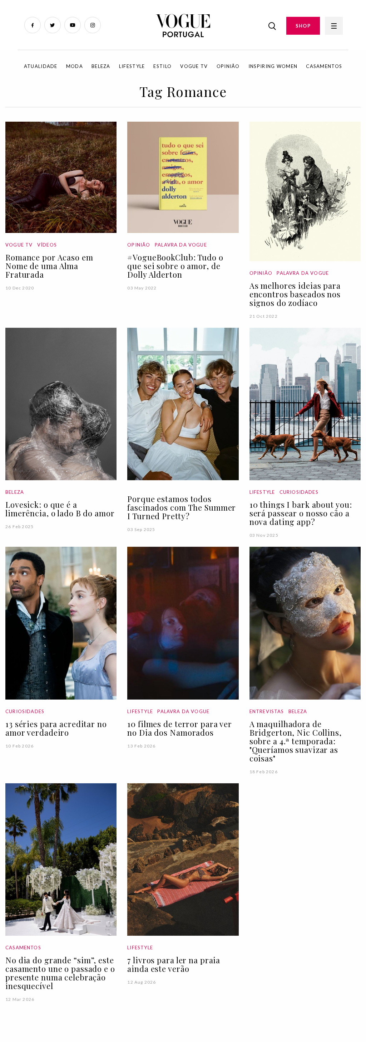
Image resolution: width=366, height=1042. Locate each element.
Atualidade (41, 66)
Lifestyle (132, 66)
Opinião (228, 66)
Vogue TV (194, 66)
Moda (74, 66)
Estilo (162, 66)
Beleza (101, 66)
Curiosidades (299, 492)
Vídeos (47, 245)
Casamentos (324, 66)
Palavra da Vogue (181, 245)
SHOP (303, 26)
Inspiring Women (273, 66)
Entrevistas (266, 711)
